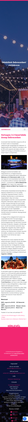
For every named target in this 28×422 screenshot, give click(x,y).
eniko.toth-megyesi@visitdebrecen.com (14, 373)
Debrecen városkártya (14, 379)
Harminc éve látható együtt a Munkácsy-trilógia (13, 316)
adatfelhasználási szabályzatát (17, 354)
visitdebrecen (5, 129)
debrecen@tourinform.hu (14, 368)
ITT (21, 312)
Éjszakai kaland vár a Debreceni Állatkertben (13, 319)
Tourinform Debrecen (14, 385)
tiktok (15, 421)
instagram (15, 415)
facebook (14, 412)
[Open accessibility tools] (25, 419)
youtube (14, 418)
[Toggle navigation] (25, 129)
